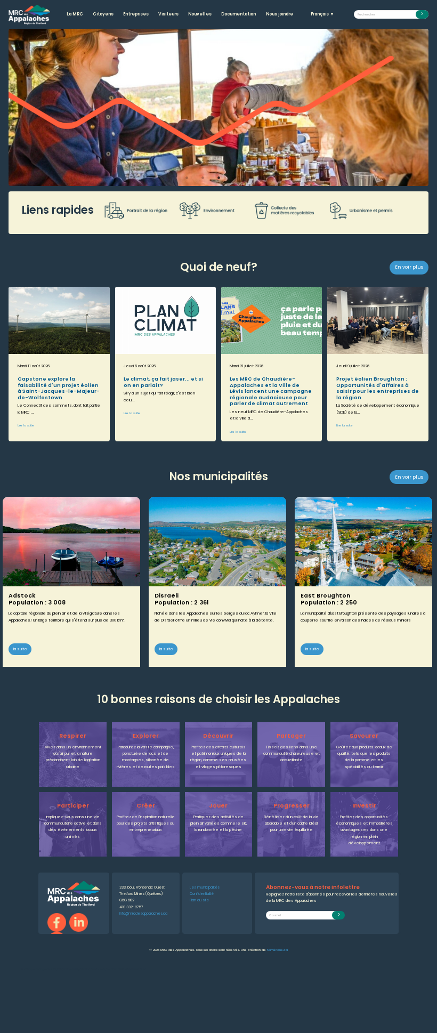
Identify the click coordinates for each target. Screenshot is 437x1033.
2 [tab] (202, 177)
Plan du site (199, 900)
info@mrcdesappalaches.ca (143, 913)
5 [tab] (250, 177)
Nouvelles (200, 14)
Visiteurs (168, 14)
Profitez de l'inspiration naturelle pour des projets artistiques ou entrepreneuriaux (146, 823)
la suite (20, 649)
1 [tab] (186, 177)
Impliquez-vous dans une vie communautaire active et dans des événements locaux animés (73, 827)
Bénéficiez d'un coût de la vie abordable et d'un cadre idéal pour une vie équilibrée (291, 823)
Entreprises (136, 14)
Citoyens (103, 14)
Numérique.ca (277, 950)
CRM (121, 969)
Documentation (238, 14)
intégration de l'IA (67, 969)
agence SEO (48, 969)
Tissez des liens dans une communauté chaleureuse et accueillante (291, 753)
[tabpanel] (218, 107)
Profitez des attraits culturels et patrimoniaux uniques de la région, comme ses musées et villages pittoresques (218, 757)
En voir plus (409, 267)
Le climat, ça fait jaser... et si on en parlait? (163, 381)
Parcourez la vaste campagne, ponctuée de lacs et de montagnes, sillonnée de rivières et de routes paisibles (146, 757)
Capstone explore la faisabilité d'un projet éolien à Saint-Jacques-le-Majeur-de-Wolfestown (59, 387)
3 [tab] (218, 177)
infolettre (130, 969)
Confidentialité (202, 893)
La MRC (75, 14)
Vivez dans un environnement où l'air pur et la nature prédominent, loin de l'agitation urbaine (73, 757)
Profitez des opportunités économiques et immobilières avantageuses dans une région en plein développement (364, 830)
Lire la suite (26, 425)
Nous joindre (279, 14)
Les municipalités (205, 887)
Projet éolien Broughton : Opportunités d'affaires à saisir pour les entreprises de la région (377, 387)
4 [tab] (234, 177)
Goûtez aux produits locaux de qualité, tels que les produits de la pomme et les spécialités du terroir (364, 757)
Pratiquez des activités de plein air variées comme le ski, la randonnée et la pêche (218, 823)
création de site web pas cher (98, 969)
